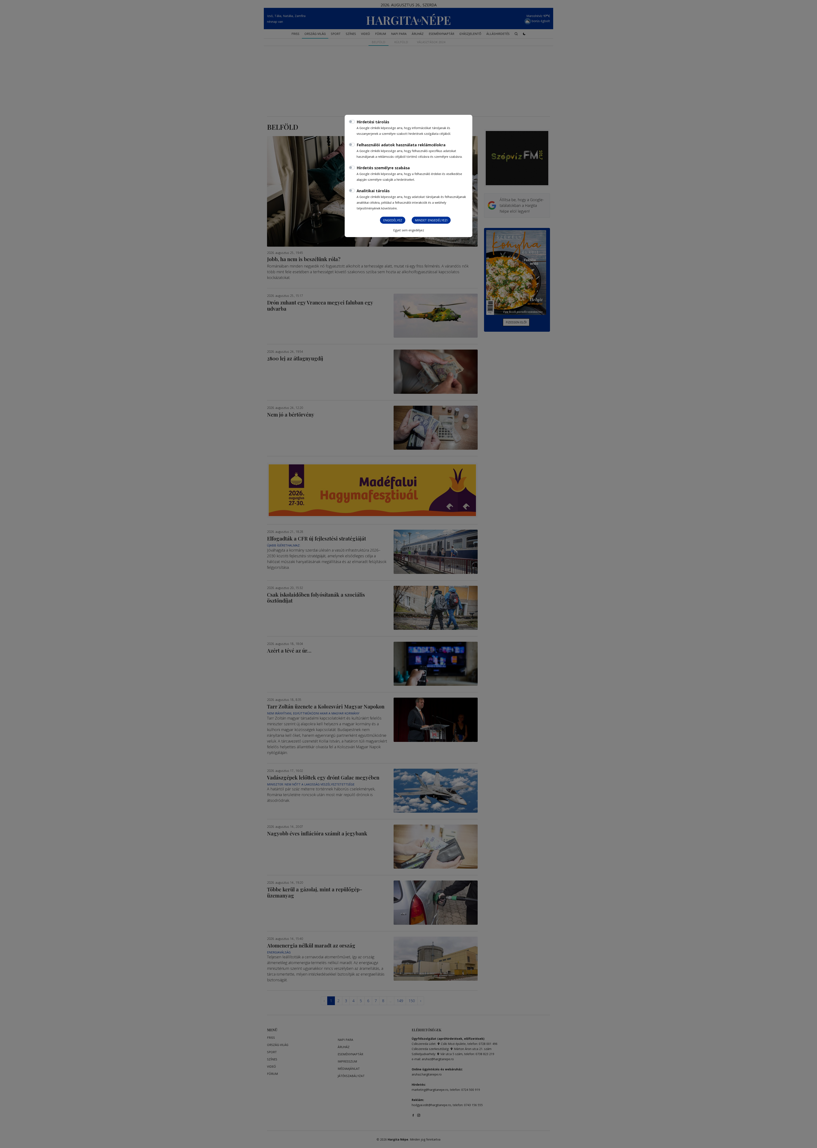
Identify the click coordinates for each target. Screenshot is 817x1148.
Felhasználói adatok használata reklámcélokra (401, 144)
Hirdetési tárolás (373, 121)
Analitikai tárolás (373, 190)
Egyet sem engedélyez (408, 230)
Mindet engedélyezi (431, 220)
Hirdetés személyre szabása (383, 167)
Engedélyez (392, 220)
